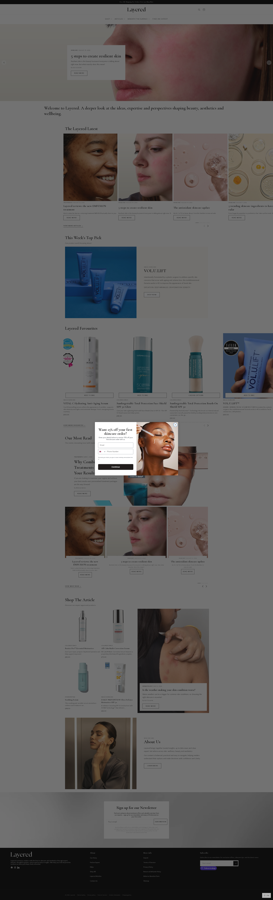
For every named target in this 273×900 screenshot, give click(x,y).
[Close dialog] (175, 425)
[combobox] (102, 451)
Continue (116, 467)
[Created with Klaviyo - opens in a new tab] (136, 476)
